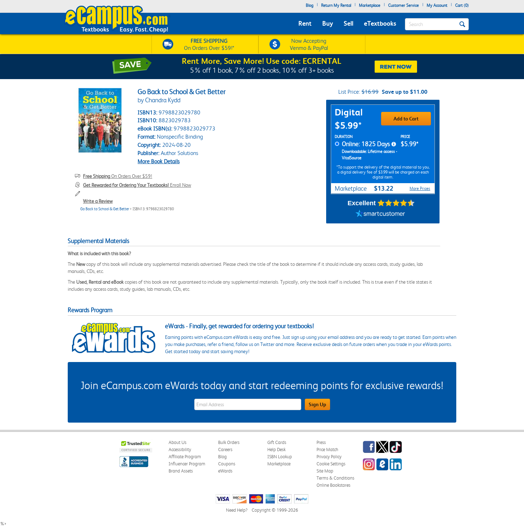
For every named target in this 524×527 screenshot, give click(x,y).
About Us (177, 442)
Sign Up (317, 404)
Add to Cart (406, 119)
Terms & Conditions (335, 478)
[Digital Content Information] (393, 144)
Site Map (325, 471)
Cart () (462, 5)
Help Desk (276, 449)
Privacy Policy (329, 456)
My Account (437, 5)
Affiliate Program (185, 456)
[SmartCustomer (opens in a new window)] (380, 214)
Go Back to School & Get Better (104, 209)
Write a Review (98, 201)
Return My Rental (336, 5)
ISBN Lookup (279, 456)
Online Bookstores (333, 485)
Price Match (327, 449)
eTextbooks (380, 23)
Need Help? (236, 510)
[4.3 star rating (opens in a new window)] (396, 203)
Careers (225, 449)
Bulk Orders (229, 442)
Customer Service (403, 5)
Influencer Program (187, 463)
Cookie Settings (331, 463)
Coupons (226, 463)
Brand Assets (181, 471)
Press (321, 442)
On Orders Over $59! (117, 176)
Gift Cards (276, 442)
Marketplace (369, 5)
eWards (225, 471)
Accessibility (180, 449)
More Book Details (159, 161)
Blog (309, 5)
